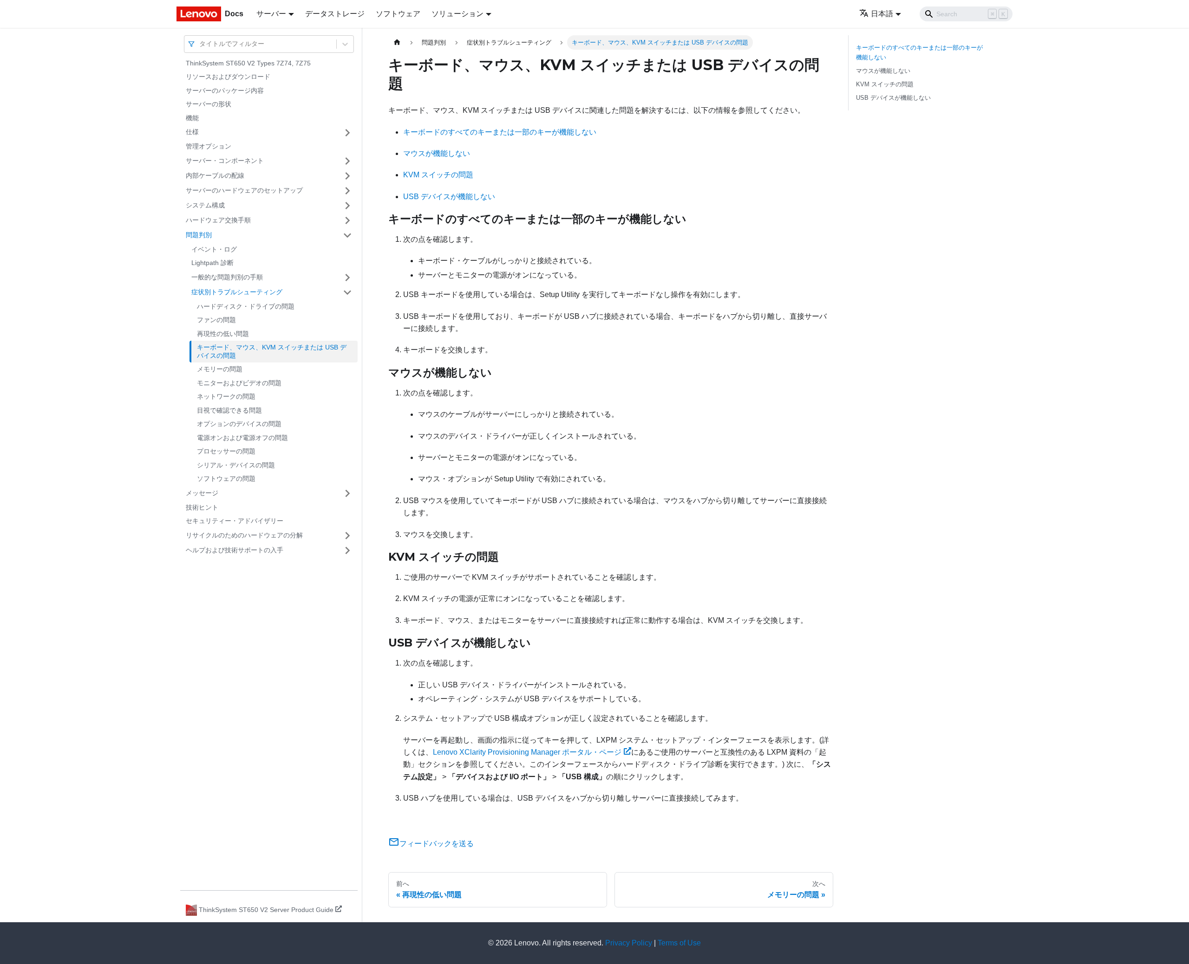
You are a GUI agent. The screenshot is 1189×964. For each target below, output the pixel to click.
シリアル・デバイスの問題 (236, 465)
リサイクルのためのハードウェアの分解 (244, 535)
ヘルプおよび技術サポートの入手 (234, 550)
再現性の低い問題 (223, 333)
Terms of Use (679, 943)
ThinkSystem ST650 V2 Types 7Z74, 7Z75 (248, 63)
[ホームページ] (397, 42)
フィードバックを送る (436, 844)
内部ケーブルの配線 (215, 175)
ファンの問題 (216, 320)
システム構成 (205, 205)
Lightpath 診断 (212, 263)
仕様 (192, 132)
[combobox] (200, 44)
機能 (192, 118)
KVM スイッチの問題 (438, 175)
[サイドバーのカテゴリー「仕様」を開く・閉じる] (347, 132)
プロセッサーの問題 (226, 451)
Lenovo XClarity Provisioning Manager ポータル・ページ (527, 752)
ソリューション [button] (457, 14)
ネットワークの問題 (226, 397)
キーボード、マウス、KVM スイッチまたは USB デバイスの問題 (271, 352)
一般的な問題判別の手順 (227, 277)
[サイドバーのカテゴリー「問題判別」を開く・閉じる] (347, 235)
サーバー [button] (271, 14)
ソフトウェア (398, 14)
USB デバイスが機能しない (449, 197)
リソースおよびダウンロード (228, 77)
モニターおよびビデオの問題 (239, 383)
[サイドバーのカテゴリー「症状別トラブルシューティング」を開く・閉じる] (347, 292)
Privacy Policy (628, 943)
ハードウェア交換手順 (218, 220)
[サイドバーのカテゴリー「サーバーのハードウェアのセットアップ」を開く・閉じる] (347, 190)
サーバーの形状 (208, 104)
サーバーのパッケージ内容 (225, 90)
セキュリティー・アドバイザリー (234, 521)
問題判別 (199, 235)
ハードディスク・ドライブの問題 (245, 306)
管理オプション (208, 146)
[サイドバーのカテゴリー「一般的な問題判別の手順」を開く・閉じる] (347, 277)
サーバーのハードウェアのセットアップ (244, 190)
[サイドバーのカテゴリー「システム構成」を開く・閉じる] (347, 205)
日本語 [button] (882, 14)
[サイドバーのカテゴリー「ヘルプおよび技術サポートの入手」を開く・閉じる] (347, 550)
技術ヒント (202, 507)
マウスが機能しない (436, 153)
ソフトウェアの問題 (226, 479)
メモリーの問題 (219, 369)
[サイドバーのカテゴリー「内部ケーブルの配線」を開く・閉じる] (347, 175)
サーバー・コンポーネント (225, 160)
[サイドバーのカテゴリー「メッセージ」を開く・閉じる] (347, 493)
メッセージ (202, 493)
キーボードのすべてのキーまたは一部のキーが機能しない (499, 132)
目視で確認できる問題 (229, 410)
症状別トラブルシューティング (236, 292)
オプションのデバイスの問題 (239, 424)
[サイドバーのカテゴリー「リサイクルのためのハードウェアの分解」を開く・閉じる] (347, 535)
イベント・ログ (214, 249)
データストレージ (335, 14)
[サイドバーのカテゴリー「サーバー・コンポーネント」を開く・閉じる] (347, 161)
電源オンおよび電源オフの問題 (242, 437)
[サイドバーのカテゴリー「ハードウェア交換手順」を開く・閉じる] (347, 220)
